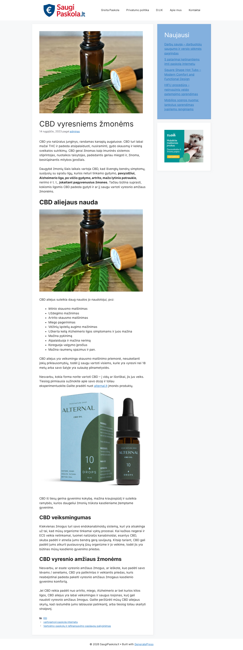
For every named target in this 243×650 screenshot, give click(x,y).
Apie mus (176, 10)
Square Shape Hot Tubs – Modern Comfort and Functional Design (182, 74)
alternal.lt (100, 386)
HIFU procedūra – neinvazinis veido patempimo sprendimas (181, 89)
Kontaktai (194, 10)
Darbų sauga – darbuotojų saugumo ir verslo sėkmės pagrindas (183, 49)
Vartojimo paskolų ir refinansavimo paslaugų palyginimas (77, 625)
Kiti (45, 618)
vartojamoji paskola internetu (60, 621)
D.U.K (159, 10)
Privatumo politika (137, 10)
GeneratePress (144, 644)
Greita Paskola (110, 10)
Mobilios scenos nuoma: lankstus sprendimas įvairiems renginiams (181, 104)
